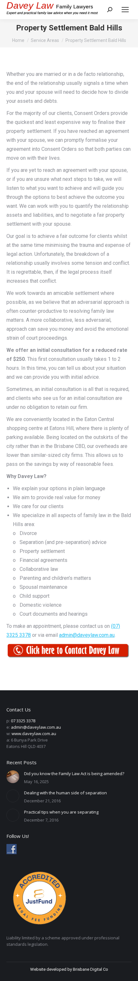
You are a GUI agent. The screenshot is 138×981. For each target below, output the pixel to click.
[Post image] (12, 776)
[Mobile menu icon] (125, 9)
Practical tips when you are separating (61, 812)
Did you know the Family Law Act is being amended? (74, 773)
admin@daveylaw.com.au (87, 635)
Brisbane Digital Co (90, 969)
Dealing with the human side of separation (65, 793)
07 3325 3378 (23, 721)
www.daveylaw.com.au (34, 733)
